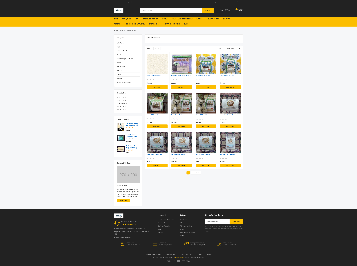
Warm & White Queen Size (154, 154)
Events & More (154, 24)
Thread (117, 24)
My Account (217, 2)
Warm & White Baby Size (227, 154)
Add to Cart (157, 87)
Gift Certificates (236, 2)
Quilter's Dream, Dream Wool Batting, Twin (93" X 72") (132, 136)
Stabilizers (120, 78)
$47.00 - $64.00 (122, 103)
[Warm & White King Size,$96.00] (230, 103)
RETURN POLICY (227, 243)
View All (182, 235)
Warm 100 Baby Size (202, 115)
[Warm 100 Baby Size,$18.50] (206, 103)
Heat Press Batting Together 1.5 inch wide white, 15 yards (133, 125)
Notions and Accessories (124, 82)
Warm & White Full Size (178, 154)
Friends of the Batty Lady (135, 24)
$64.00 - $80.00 (122, 106)
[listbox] (233, 48)
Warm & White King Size (227, 115)
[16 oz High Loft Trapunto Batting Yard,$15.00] (121, 149)
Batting (199, 19)
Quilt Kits (226, 19)
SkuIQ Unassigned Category (182, 19)
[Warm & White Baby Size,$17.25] (230, 142)
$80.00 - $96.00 (122, 109)
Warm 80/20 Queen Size (203, 76)
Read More (123, 200)
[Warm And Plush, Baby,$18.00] (157, 64)
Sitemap (160, 232)
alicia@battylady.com (124, 237)
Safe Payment (163, 243)
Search (207, 10)
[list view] (158, 48)
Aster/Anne (126, 19)
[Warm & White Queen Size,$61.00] (157, 142)
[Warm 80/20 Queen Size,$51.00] (206, 64)
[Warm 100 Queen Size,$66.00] (157, 103)
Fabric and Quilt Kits (151, 19)
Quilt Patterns (213, 19)
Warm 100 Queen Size (153, 115)
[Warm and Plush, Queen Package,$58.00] (181, 64)
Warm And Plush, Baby (153, 76)
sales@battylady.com (197, 243)
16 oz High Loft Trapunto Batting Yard (131, 147)
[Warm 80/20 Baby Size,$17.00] (230, 64)
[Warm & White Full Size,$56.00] (181, 142)
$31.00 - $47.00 (121, 100)
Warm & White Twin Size (203, 154)
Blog (186, 24)
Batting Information (172, 24)
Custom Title (122, 186)
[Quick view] (166, 63)
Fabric (137, 19)
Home (116, 19)
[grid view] (155, 48)
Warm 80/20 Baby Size (227, 76)
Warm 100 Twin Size (177, 115)
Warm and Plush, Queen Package (181, 76)
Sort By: (222, 48)
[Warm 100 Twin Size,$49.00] (181, 103)
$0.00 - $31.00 (121, 98)
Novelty (165, 19)
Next (139, 119)
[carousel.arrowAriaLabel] (123, 244)
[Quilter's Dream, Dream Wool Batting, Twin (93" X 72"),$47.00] (121, 138)
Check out (227, 2)
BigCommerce (179, 257)
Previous (136, 119)
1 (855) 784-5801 (129, 224)
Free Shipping (131, 243)
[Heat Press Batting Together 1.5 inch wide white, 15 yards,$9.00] (121, 127)
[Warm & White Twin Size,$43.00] (206, 142)
